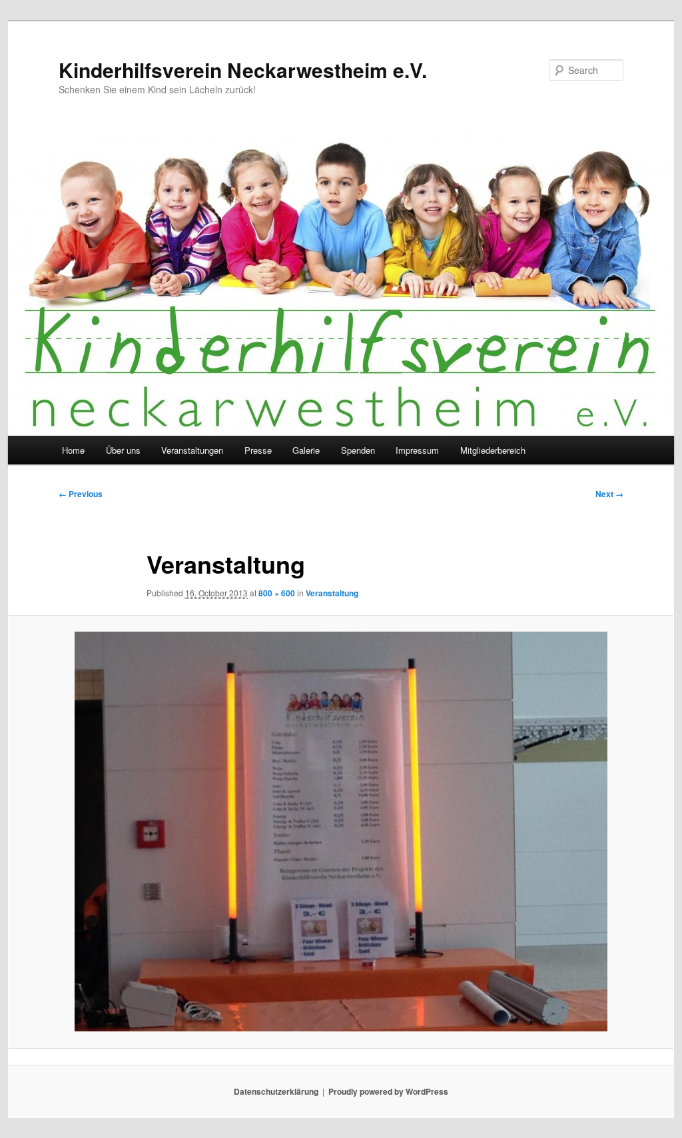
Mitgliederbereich (492, 450)
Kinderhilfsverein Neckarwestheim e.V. (243, 69)
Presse (258, 450)
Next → (609, 494)
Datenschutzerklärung (276, 1091)
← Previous (81, 494)
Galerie (306, 450)
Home (73, 450)
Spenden (358, 450)
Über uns (123, 450)
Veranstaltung (332, 593)
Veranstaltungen (192, 450)
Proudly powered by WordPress (388, 1091)
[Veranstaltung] (341, 831)
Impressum (417, 450)
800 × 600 (276, 593)
